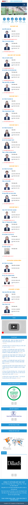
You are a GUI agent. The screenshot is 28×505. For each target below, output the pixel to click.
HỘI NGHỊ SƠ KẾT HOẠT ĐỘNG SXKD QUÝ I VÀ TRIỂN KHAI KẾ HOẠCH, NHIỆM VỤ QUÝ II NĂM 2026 (13, 367)
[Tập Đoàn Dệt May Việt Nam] (14, 414)
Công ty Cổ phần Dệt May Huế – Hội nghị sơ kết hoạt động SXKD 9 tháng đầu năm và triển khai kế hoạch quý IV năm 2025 (13, 372)
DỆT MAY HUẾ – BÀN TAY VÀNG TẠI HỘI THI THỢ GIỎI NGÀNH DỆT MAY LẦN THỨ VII (13, 340)
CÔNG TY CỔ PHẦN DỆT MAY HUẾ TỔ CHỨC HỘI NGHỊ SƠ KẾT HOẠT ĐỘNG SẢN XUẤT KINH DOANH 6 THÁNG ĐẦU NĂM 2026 (13, 351)
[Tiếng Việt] (3, 1)
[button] (3, 10)
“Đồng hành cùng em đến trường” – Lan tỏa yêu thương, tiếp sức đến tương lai (13, 377)
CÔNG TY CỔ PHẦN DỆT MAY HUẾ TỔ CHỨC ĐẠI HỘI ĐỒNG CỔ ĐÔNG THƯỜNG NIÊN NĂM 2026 (13, 362)
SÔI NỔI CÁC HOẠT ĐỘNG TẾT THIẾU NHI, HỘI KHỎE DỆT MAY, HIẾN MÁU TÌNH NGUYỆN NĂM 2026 (14, 356)
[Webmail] (7, 1)
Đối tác (4, 453)
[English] (5, 1)
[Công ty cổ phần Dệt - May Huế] (14, 1)
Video (14, 317)
